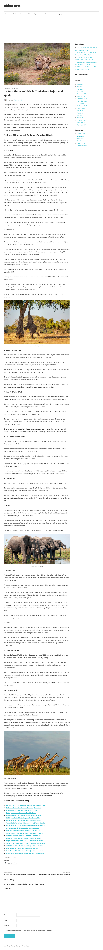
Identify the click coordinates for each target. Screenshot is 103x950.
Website (6, 926)
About (14, 14)
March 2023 (80, 118)
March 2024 (80, 91)
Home (7, 14)
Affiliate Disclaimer (45, 14)
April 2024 (80, 89)
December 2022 (82, 125)
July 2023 (80, 111)
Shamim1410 (18, 100)
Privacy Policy (32, 14)
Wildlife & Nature (82, 146)
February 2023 (81, 120)
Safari (17, 88)
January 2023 (81, 123)
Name (6, 915)
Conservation (81, 134)
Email (6, 920)
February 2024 (81, 94)
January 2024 (81, 96)
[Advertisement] (51, 28)
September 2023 (82, 106)
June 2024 (80, 84)
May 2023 (80, 113)
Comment (7, 889)
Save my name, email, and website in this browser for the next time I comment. (29, 931)
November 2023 (82, 101)
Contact (22, 14)
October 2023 (81, 103)
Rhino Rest (12, 6)
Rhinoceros (80, 138)
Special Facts (81, 143)
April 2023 (80, 115)
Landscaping (58, 14)
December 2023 (82, 99)
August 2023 (81, 108)
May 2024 (80, 87)
